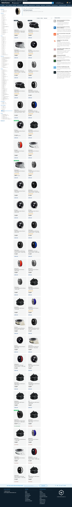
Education (27, 496)
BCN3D (4, 73)
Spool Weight (3, 105)
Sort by (41, 18)
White (4, 39)
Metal (3, 23)
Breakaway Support (5, 26)
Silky (3, 66)
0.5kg (4, 106)
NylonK (3, 86)
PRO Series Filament (55, 5)
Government (27, 499)
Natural (4, 53)
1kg (4, 108)
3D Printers (14, 5)
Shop (26, 491)
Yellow (4, 42)
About (41, 491)
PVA (3, 25)
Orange (4, 41)
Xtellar (3, 95)
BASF (3, 72)
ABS (3, 15)
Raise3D (4, 92)
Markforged (4, 83)
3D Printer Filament (20, 5)
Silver (3, 52)
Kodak (3, 77)
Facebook (55, 485)
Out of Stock (16, 444)
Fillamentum (5, 76)
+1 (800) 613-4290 (24, 0)
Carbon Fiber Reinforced (6, 57)
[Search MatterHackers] (53, 3)
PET (3, 16)
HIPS (3, 28)
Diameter (2, 9)
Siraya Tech (4, 93)
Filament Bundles (5, 115)
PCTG (3, 18)
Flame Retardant (5, 60)
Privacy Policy (42, 500)
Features (2, 56)
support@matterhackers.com (10, 492)
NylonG (4, 85)
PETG (4, 17)
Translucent (5, 67)
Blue (3, 44)
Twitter (57, 485)
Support (27, 498)
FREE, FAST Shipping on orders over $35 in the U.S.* (8, 0)
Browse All (3, 120)
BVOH (3, 27)
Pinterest (63, 485)
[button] (17, 3)
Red (3, 40)
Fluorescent (4, 61)
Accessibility (42, 503)
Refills (4, 102)
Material (2, 13)
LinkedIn (61, 485)
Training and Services (32, 5)
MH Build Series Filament (62, 5)
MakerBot (4, 82)
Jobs (41, 498)
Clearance (4, 116)
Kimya (3, 78)
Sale (6, 5)
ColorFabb (4, 74)
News (26, 492)
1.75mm (4, 10)
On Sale (38, 18)
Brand (2, 68)
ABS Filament (43, 5)
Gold (3, 51)
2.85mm (4, 11)
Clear (3, 50)
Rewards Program (43, 496)
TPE (3, 34)
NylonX (3, 87)
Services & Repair (28, 500)
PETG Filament (48, 5)
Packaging (3, 101)
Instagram (59, 485)
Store (26, 8)
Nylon (3, 22)
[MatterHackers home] (6, 3)
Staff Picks (10, 5)
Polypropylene (5, 32)
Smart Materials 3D (5, 94)
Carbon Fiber (4, 24)
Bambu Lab (25, 5)
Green (4, 43)
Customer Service (19, 0)
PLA (4, 14)
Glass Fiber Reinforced (6, 58)
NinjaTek (4, 84)
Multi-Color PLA (5, 54)
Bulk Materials (5, 114)
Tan (3, 49)
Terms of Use (42, 502)
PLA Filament (38, 5)
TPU (3, 33)
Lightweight (4, 65)
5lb (3, 110)
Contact (41, 492)
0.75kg (4, 107)
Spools (4, 103)
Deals (2, 113)
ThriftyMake (5, 97)
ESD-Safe (4, 59)
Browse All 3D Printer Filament (6, 7)
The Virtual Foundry (5, 96)
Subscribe (43, 485)
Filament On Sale (5, 117)
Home (24, 8)
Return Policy (42, 499)
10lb (3, 111)
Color (2, 35)
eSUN (3, 75)
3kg (3, 109)
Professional (28, 495)
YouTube (65, 485)
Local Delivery (43, 495)
